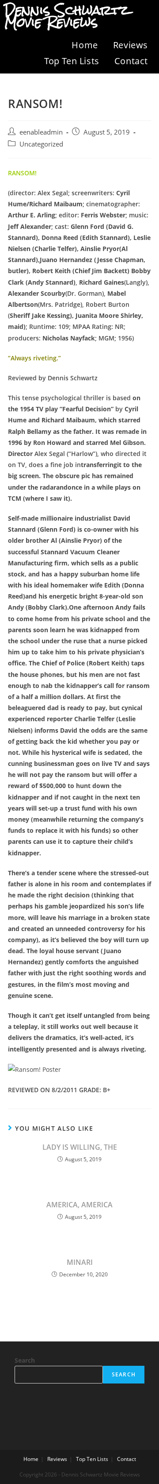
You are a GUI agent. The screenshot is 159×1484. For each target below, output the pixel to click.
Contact (131, 61)
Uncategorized (41, 144)
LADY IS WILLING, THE (79, 1147)
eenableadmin (41, 132)
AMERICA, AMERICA (79, 1205)
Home (85, 45)
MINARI (80, 1262)
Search (25, 1360)
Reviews (130, 45)
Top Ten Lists (71, 61)
